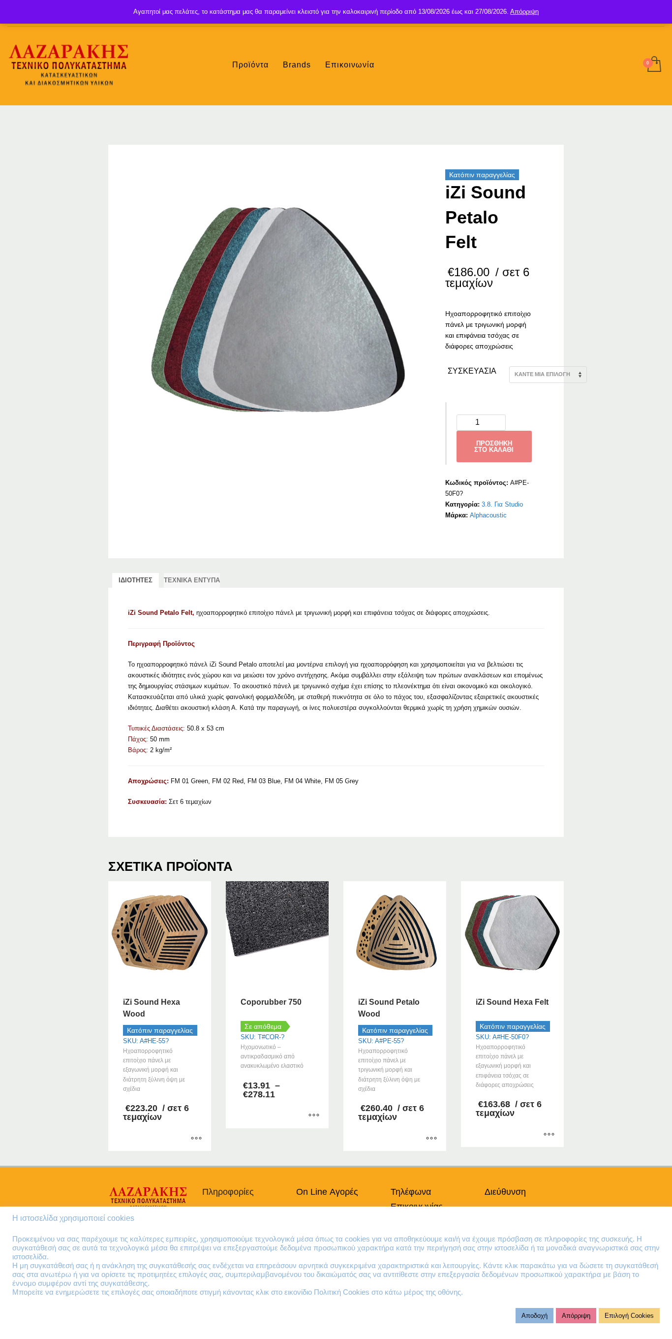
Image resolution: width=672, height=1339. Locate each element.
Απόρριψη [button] (576, 1315)
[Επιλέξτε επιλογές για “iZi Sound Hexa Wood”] (196, 1138)
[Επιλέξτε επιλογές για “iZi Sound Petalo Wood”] (431, 1138)
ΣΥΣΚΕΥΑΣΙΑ (472, 371)
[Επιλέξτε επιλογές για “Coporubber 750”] (314, 1116)
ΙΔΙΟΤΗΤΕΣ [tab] (136, 580)
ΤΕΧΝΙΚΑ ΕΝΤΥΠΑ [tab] (192, 580)
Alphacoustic (488, 515)
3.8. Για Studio (502, 504)
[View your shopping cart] (653, 65)
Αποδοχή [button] (534, 1315)
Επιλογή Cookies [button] (629, 1315)
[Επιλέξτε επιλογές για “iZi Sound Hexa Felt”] (549, 1134)
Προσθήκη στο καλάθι (494, 446)
